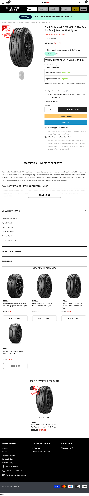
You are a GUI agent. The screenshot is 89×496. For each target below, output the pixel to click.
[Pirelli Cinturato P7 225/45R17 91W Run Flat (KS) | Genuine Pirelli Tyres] (44, 400)
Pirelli (6, 301)
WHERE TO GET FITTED (51, 163)
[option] (21, 47)
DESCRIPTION (30, 163)
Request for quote (65, 116)
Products (11, 23)
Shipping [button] (7, 261)
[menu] (3, 2)
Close (87, 16)
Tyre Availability (53, 68)
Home (4, 23)
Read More (44, 195)
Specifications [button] (11, 211)
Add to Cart (15, 318)
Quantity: (47, 105)
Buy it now (65, 122)
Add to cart (73, 109)
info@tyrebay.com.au (18, 475)
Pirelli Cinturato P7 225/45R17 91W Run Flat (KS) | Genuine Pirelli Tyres (43, 426)
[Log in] (80, 3)
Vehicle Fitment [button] (11, 251)
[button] (7, 3)
